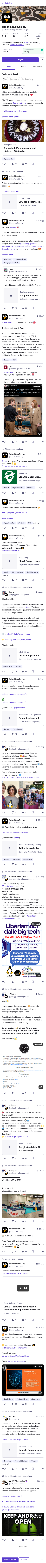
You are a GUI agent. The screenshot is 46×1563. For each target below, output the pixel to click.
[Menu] (42, 59)
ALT (39, 434)
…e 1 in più (39, 488)
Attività (8, 66)
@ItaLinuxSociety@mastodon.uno (14, 30)
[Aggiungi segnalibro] (32, 163)
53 (14, 36)
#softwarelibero (27, 79)
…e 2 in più (36, 523)
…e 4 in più (5, 575)
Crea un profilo (10, 1560)
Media (23, 66)
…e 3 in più (5, 1464)
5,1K (4, 36)
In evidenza (37, 66)
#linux (5, 79)
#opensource (14, 79)
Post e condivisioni (10, 74)
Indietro (8, 3)
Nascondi (36, 387)
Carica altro (23, 1547)
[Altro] (42, 163)
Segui (20, 59)
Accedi (24, 1560)
